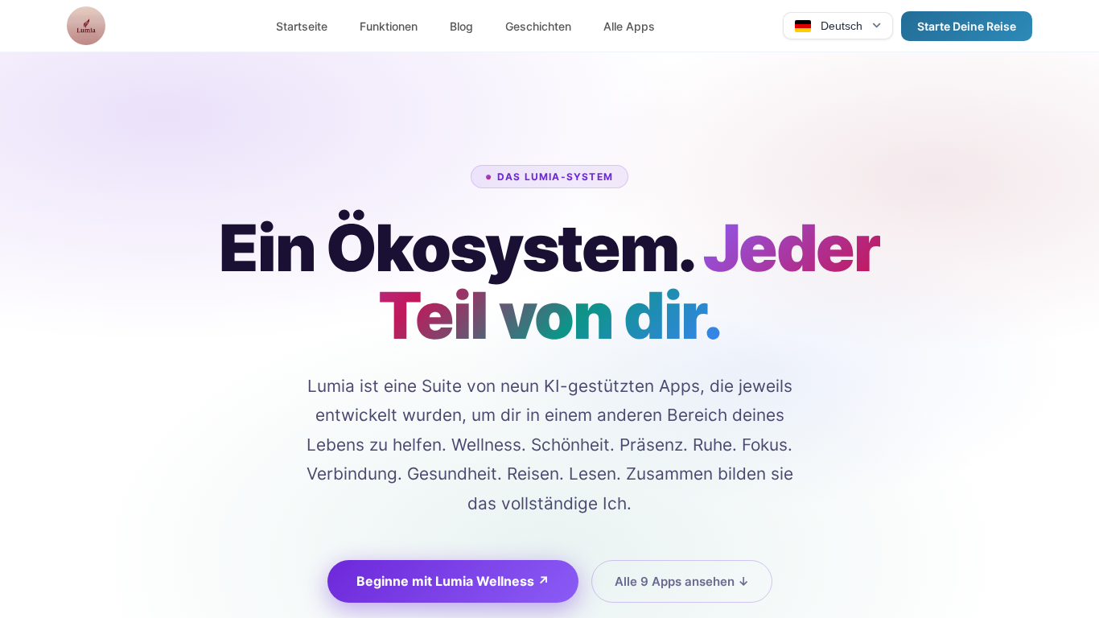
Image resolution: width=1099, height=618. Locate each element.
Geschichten (538, 26)
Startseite (301, 26)
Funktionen (389, 26)
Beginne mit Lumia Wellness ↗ (453, 581)
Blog (461, 26)
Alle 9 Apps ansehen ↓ (682, 581)
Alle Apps (629, 26)
